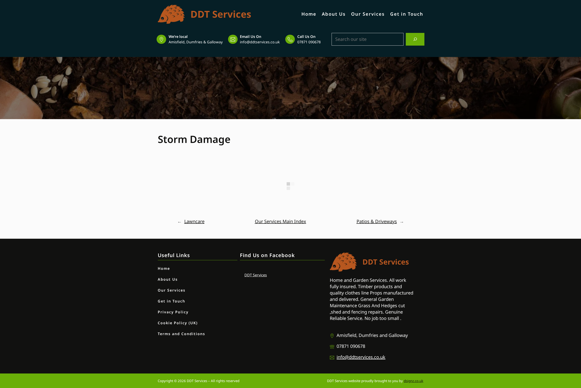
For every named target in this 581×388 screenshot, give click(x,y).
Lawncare (194, 221)
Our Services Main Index (280, 221)
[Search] (415, 39)
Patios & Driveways (377, 221)
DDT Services (220, 13)
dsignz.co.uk (413, 380)
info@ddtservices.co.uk (260, 41)
